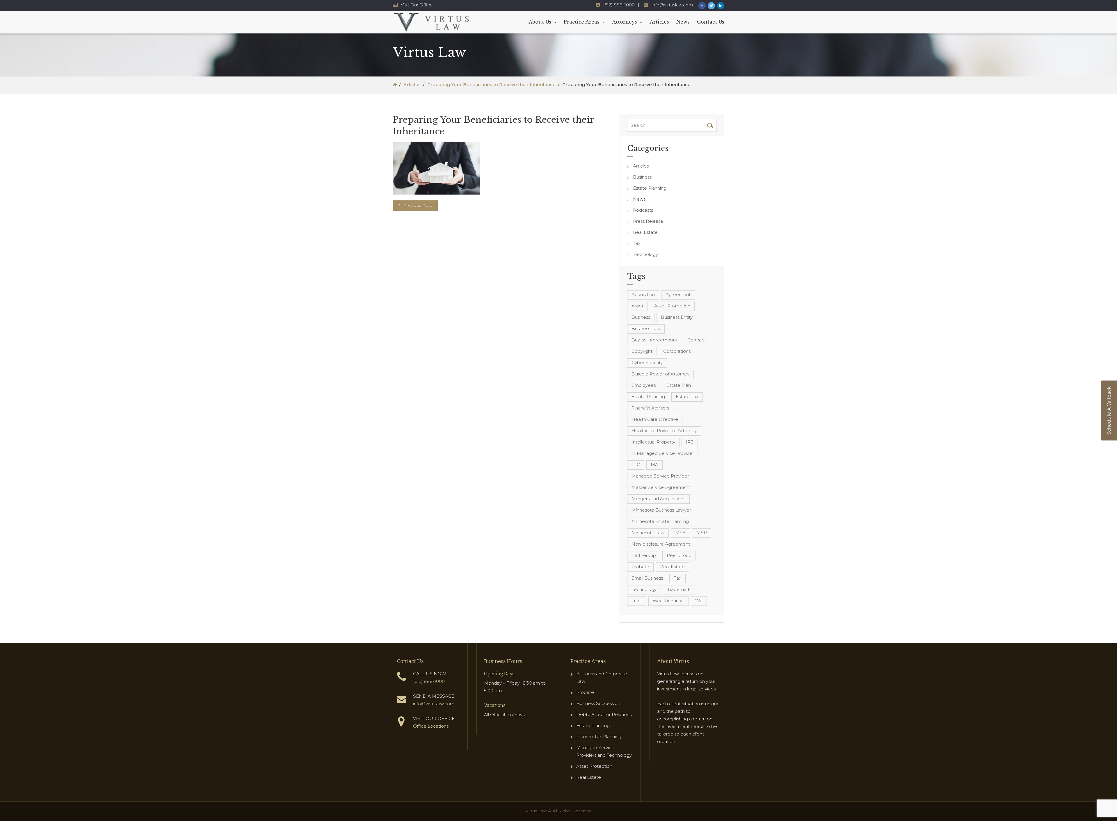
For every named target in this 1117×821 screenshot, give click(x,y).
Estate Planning (649, 188)
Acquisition (643, 294)
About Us (540, 22)
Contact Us (710, 22)
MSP (701, 532)
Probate (640, 566)
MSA (680, 532)
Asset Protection (672, 306)
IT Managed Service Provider (663, 453)
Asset (637, 306)
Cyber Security (647, 362)
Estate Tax (687, 396)
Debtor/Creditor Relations (604, 714)
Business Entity (677, 317)
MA (654, 464)
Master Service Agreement (661, 487)
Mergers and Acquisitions (658, 498)
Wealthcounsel (668, 600)
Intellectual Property (653, 442)
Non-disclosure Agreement (661, 544)
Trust (637, 600)
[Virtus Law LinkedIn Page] (720, 5)
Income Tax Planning (598, 736)
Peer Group (679, 555)
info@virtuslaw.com (672, 5)
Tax (637, 243)
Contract (696, 340)
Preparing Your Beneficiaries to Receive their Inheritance (491, 84)
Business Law (646, 328)
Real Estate (645, 232)
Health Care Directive (655, 419)
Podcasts (643, 210)
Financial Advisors (650, 408)
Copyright (642, 351)
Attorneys (624, 22)
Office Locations (431, 726)
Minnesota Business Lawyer (661, 510)
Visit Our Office (417, 5)
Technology (645, 254)
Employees (644, 385)
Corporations (677, 351)
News (683, 22)
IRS (689, 442)
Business (642, 177)
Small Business (647, 578)
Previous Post (417, 205)
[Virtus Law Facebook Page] (702, 5)
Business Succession (598, 703)
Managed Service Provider (660, 476)
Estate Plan (678, 385)
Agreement (678, 294)
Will (698, 600)
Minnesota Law (648, 532)
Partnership (644, 555)
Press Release (648, 221)
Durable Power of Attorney (660, 374)
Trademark (679, 589)
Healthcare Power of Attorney (664, 430)
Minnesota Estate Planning (660, 521)
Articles (659, 22)
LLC (636, 464)
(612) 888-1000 (619, 5)
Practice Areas (582, 22)
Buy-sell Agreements (654, 340)
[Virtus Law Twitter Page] (711, 5)
